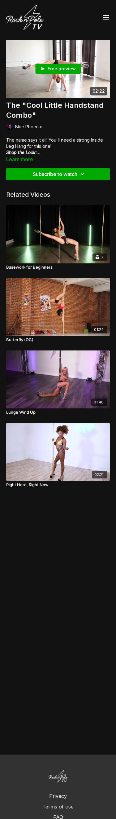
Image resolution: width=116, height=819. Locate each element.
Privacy (58, 796)
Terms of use (58, 807)
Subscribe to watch (55, 174)
